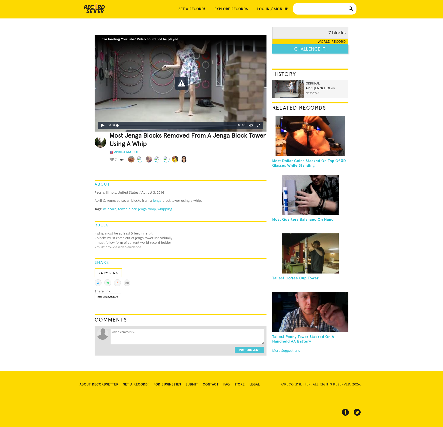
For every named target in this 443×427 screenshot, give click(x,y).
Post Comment (249, 350)
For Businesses (167, 384)
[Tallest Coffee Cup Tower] (310, 253)
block (133, 209)
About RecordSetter (99, 384)
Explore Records (231, 9)
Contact (211, 384)
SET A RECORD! (192, 9)
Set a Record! (136, 384)
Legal (254, 384)
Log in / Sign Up (272, 9)
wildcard (110, 209)
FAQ (226, 384)
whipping (165, 209)
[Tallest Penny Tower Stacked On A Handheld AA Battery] (310, 312)
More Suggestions (286, 350)
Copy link (108, 273)
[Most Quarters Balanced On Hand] (310, 194)
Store (239, 384)
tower (122, 209)
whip (152, 209)
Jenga (157, 200)
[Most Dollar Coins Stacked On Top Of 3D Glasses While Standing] (310, 136)
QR (127, 283)
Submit (192, 384)
